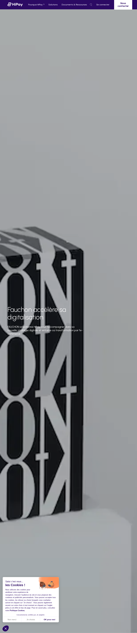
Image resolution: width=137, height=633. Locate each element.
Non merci (12, 619)
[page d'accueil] (15, 5)
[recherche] (91, 5)
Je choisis (31, 619)
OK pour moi (49, 619)
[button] (5, 628)
